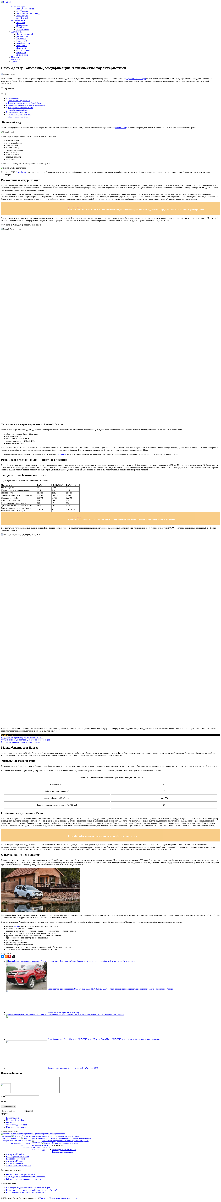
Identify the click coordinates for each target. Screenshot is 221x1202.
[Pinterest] (9, 956)
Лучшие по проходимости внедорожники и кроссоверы (25, 740)
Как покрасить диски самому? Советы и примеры (28, 1188)
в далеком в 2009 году (136, 79)
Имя (3, 1097)
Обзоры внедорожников (16, 1125)
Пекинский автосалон (15, 1159)
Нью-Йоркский (23, 43)
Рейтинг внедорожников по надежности (23, 1179)
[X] (13, 956)
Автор (14, 62)
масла (16, 926)
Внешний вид (13, 98)
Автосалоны (16, 32)
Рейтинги (15, 59)
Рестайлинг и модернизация (19, 101)
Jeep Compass (22, 16)
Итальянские (22, 25)
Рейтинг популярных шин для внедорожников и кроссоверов (38, 1134)
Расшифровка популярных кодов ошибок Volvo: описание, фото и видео (103, 961)
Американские (22, 29)
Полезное (15, 57)
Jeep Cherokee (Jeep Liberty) (28, 13)
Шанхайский (22, 55)
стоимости (61, 454)
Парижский (21, 46)
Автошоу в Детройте (15, 1154)
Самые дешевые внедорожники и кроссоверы (26, 1177)
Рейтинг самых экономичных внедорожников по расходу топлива (50, 1136)
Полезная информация (16, 1127)
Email (3, 1101)
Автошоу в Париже (14, 1161)
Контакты (43, 1198)
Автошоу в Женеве (14, 1163)
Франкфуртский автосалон (64, 1150)
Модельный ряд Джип (16, 1120)
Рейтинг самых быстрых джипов (20, 1174)
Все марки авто (18, 20)
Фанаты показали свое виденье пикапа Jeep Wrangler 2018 (73, 1068)
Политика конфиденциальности (64, 1198)
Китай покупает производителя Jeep (63, 1012)
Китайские (21, 27)
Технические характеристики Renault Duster (25, 103)
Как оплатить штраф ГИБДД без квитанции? (25, 1192)
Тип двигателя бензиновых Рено (20, 108)
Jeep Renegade (22, 18)
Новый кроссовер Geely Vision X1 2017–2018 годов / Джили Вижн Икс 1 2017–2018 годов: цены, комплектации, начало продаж (104, 1039)
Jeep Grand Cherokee (25, 9)
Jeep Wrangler (22, 11)
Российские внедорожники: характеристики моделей (65, 1141)
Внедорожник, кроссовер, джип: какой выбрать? (22, 737)
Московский (21, 41)
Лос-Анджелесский (24, 34)
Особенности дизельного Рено (19, 115)
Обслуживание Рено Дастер (18, 117)
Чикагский (21, 52)
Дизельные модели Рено (17, 112)
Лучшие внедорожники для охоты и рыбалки (21, 742)
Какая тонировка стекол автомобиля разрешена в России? (31, 1190)
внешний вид (121, 128)
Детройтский (22, 36)
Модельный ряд (18, 6)
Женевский (21, 39)
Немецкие (20, 23)
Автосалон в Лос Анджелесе (18, 1166)
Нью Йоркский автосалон (17, 1156)
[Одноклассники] (6, 956)
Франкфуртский (23, 50)
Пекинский (21, 48)
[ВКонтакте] (2, 956)
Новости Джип (12, 1118)
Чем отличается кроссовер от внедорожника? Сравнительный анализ (62, 1138)
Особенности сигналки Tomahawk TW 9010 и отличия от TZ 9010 (95, 1015)
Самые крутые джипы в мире (65, 1143)
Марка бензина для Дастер (18, 110)
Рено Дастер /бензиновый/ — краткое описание (26, 105)
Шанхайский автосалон (62, 1152)
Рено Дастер (21, 172)
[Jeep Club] (6, 2)
